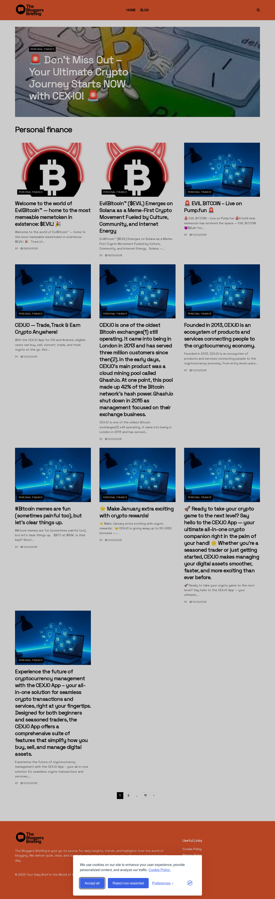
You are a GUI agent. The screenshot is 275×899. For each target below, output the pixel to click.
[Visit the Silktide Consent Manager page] (190, 883)
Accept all (92, 883)
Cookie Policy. (160, 869)
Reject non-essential (128, 883)
